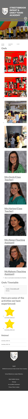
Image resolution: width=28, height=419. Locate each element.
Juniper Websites (18, 374)
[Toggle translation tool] (17, 2)
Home (2, 44)
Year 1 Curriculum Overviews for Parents (15, 277)
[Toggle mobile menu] (25, 2)
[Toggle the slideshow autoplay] (25, 18)
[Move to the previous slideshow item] (25, 21)
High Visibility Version (14, 379)
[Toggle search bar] (21, 2)
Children (10, 44)
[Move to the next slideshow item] (25, 25)
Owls (9, 45)
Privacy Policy (12, 387)
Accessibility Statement (14, 384)
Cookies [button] (17, 387)
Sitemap (14, 381)
